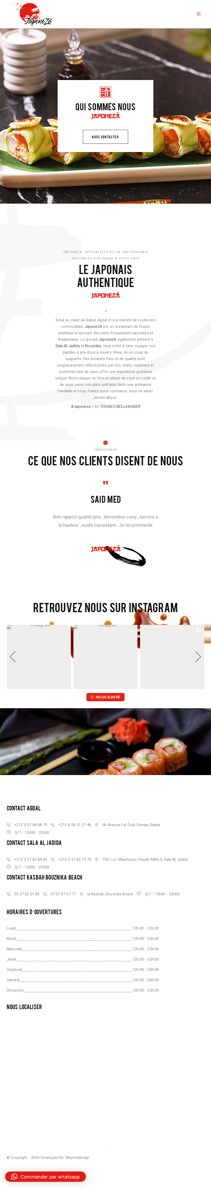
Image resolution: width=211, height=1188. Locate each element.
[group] (39, 657)
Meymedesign (78, 1157)
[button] (97, 685)
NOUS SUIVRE (108, 697)
